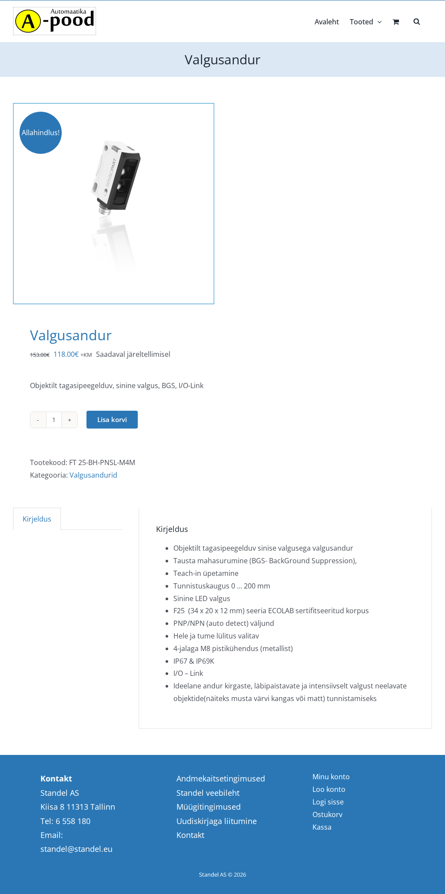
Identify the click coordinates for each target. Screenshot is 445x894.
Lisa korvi (112, 419)
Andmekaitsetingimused (220, 778)
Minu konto (331, 776)
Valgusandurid (93, 475)
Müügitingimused (208, 806)
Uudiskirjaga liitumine (216, 821)
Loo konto (328, 789)
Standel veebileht (207, 793)
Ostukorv (327, 814)
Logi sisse (328, 802)
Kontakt (190, 835)
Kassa (322, 827)
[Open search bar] (416, 20)
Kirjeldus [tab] (37, 519)
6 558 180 (73, 821)
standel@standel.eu (76, 849)
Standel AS (212, 874)
